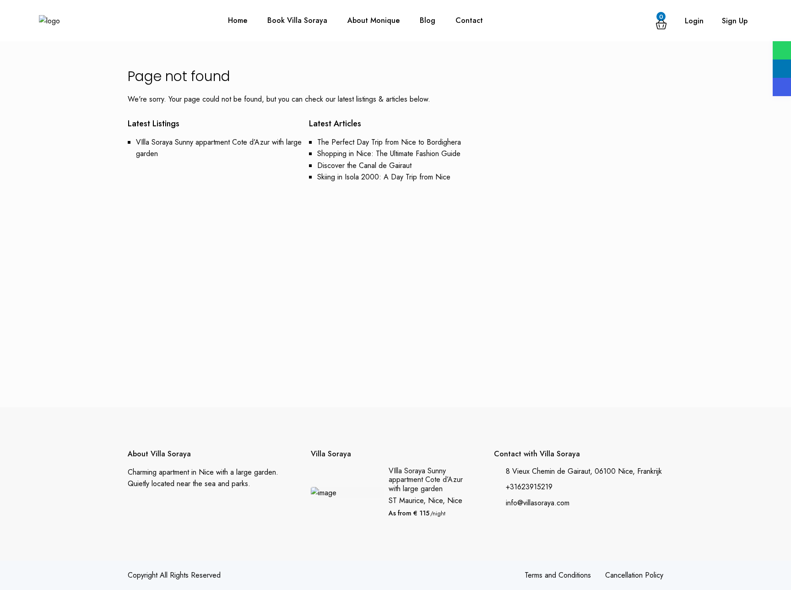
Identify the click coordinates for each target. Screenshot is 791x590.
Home (237, 20)
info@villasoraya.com (537, 503)
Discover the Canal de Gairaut (364, 165)
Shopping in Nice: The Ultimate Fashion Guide (389, 153)
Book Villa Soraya (297, 20)
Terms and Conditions (558, 575)
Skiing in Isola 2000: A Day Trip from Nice (383, 177)
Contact (469, 20)
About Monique (373, 20)
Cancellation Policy (634, 575)
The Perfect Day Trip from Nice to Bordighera (389, 142)
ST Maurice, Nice (416, 500)
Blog (427, 20)
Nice (454, 500)
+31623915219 (529, 487)
